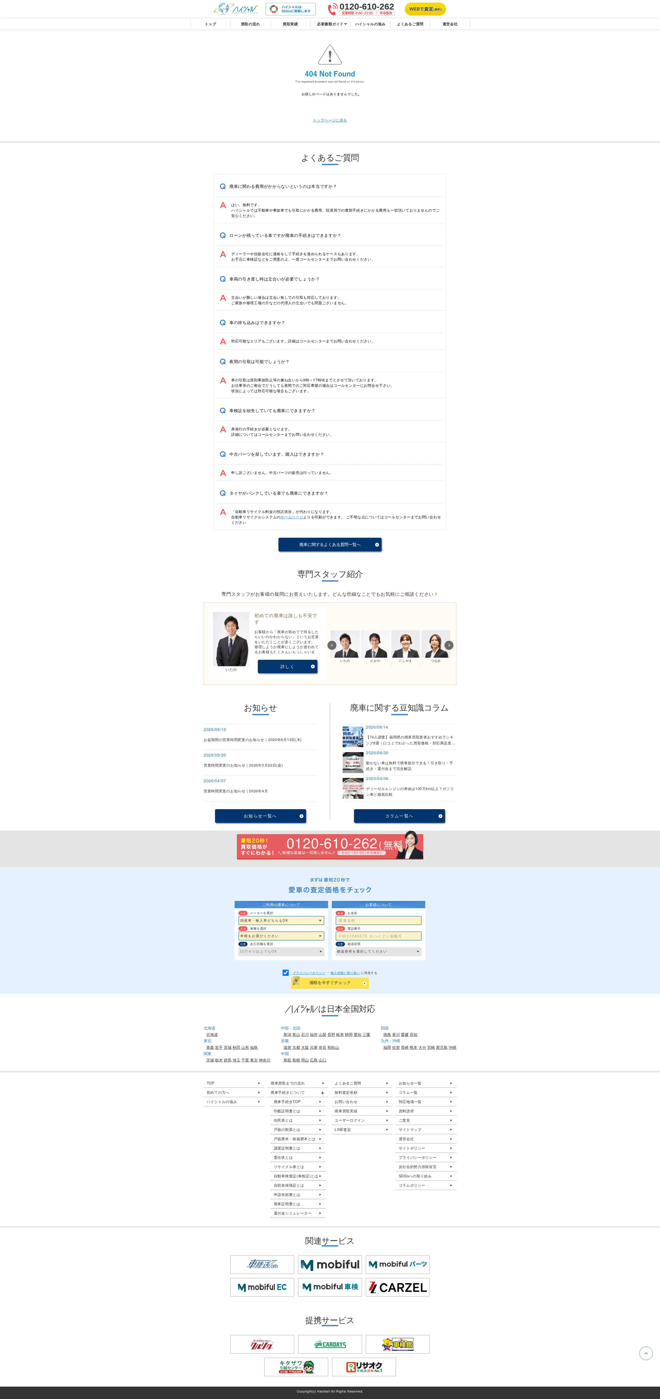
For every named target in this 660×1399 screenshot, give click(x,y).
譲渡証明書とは (287, 1148)
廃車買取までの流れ (288, 1083)
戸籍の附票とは (287, 1129)
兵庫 (314, 1047)
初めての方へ (218, 1092)
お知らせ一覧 (410, 1083)
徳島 (387, 1034)
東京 (254, 1060)
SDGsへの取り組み (415, 1175)
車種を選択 (258, 928)
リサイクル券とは (289, 1166)
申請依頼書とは (287, 1194)
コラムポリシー (412, 1185)
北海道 (212, 1034)
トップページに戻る (330, 120)
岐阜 (340, 1034)
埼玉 (236, 1060)
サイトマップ (410, 1129)
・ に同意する (335, 972)
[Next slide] (448, 645)
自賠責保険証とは (289, 1185)
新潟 (287, 1034)
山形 (245, 1047)
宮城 (228, 1047)
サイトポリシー (412, 1148)
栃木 (219, 1060)
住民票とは (283, 1120)
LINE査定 (343, 1129)
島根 (296, 1060)
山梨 (322, 1034)
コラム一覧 (408, 1092)
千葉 (245, 1060)
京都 (296, 1047)
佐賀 (396, 1047)
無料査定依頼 (346, 1092)
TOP (210, 1083)
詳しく (287, 666)
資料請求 (406, 1110)
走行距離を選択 (261, 944)
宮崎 (431, 1047)
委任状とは (283, 1157)
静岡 (349, 1034)
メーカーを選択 (261, 913)
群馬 (228, 1060)
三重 (366, 1034)
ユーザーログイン (350, 1120)
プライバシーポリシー (309, 972)
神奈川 (264, 1060)
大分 (422, 1047)
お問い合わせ (346, 1101)
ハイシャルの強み (222, 1101)
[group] (330, 198)
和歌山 (333, 1047)
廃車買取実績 (346, 1110)
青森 (210, 1047)
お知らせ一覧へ (260, 816)
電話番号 (354, 928)
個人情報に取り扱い (345, 972)
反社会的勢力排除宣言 (418, 1166)
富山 (296, 1034)
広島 (314, 1060)
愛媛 (405, 1034)
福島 (254, 1047)
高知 (413, 1034)
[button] (330, 186)
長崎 (405, 1047)
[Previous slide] (331, 645)
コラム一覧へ (399, 816)
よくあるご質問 (348, 1083)
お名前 (352, 913)
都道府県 (354, 944)
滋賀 (287, 1047)
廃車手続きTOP (287, 1101)
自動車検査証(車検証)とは (296, 1175)
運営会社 (406, 1138)
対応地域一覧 (410, 1101)
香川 (396, 1034)
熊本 (413, 1047)
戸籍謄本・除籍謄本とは (295, 1138)
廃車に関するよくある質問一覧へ (330, 544)
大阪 (305, 1047)
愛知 (357, 1034)
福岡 (387, 1047)
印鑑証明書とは (287, 1110)
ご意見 (404, 1120)
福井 (314, 1034)
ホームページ (291, 516)
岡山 (305, 1060)
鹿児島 (442, 1047)
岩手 (219, 1047)
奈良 (322, 1047)
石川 (305, 1034)
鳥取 (287, 1060)
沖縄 (452, 1047)
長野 (331, 1034)
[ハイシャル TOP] (236, 9)
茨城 (210, 1060)
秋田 (236, 1047)
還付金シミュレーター (293, 1213)
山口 (322, 1060)
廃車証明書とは (287, 1203)
